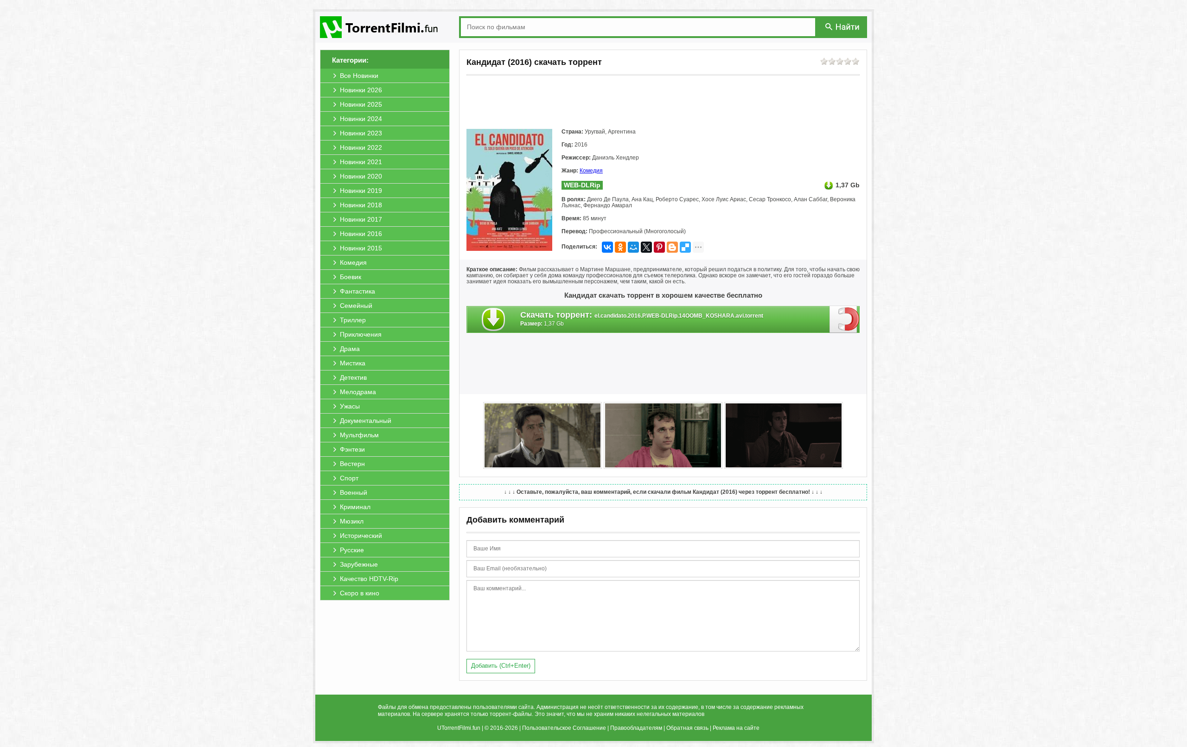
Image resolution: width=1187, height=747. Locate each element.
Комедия (591, 170)
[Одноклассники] (620, 247)
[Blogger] (672, 247)
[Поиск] (842, 27)
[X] (646, 247)
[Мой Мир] (633, 247)
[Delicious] (685, 247)
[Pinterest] (659, 247)
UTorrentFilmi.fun (458, 728)
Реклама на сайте (736, 728)
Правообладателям (636, 728)
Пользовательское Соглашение (564, 728)
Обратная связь (687, 728)
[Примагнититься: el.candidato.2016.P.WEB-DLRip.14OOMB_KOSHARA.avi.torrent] (845, 319)
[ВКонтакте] (607, 247)
